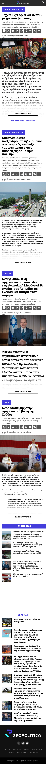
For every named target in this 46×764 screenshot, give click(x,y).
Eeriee (36, 761)
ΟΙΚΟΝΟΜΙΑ (37, 749)
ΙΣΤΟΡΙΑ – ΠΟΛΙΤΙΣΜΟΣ (18, 752)
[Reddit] (13, 31)
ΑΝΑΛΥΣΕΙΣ (35, 752)
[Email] (30, 31)
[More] (39, 31)
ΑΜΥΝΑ (27, 749)
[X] (8, 31)
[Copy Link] (35, 31)
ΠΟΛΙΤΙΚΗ (17, 749)
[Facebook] (4, 31)
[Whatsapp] (21, 31)
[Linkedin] (17, 31)
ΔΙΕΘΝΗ (7, 749)
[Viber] (26, 31)
